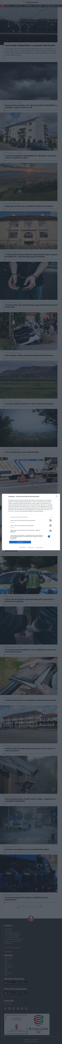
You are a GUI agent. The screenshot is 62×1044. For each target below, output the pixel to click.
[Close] (57, 496)
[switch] (50, 520)
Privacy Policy (39, 547)
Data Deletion (22, 547)
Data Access (31, 547)
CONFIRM (20, 542)
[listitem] (31, 517)
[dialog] (31, 522)
